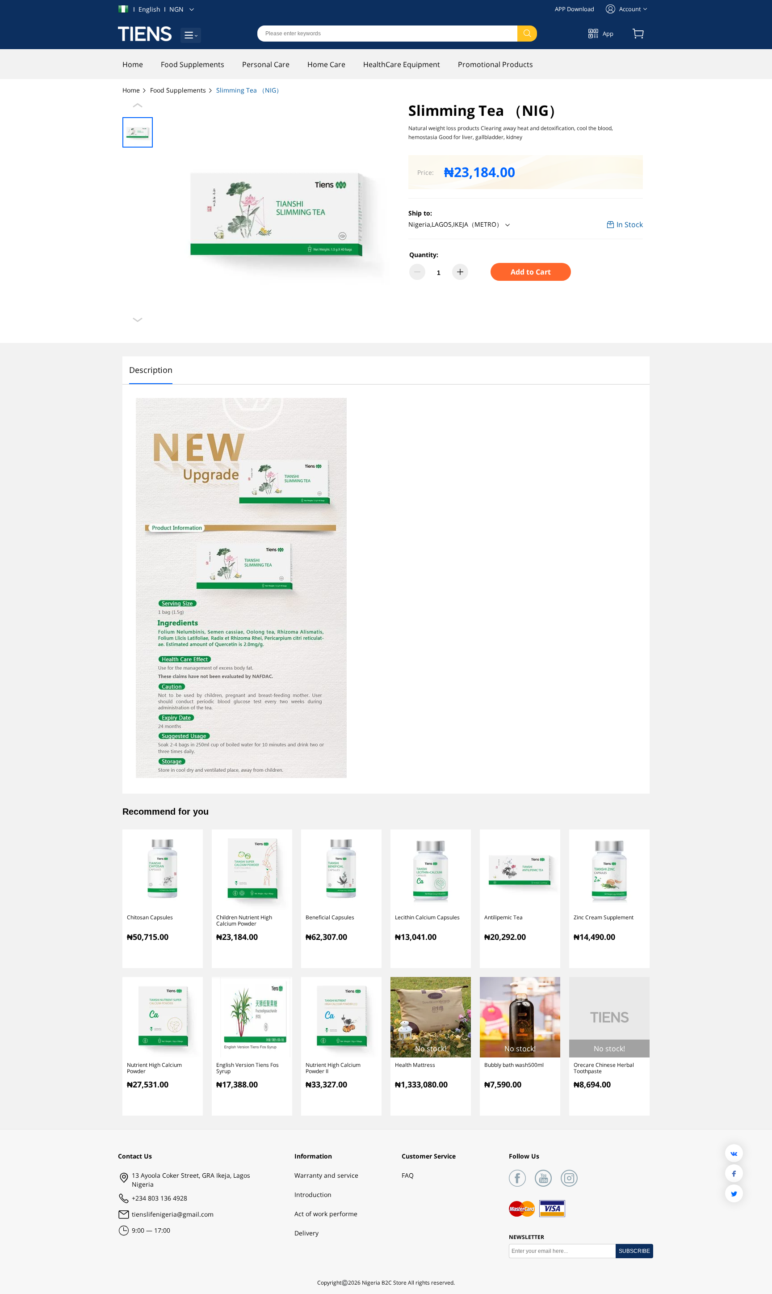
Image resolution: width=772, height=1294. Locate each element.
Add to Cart (531, 272)
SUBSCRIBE (634, 1251)
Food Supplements (179, 90)
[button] (460, 225)
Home (132, 90)
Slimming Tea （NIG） (249, 90)
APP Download (574, 9)
